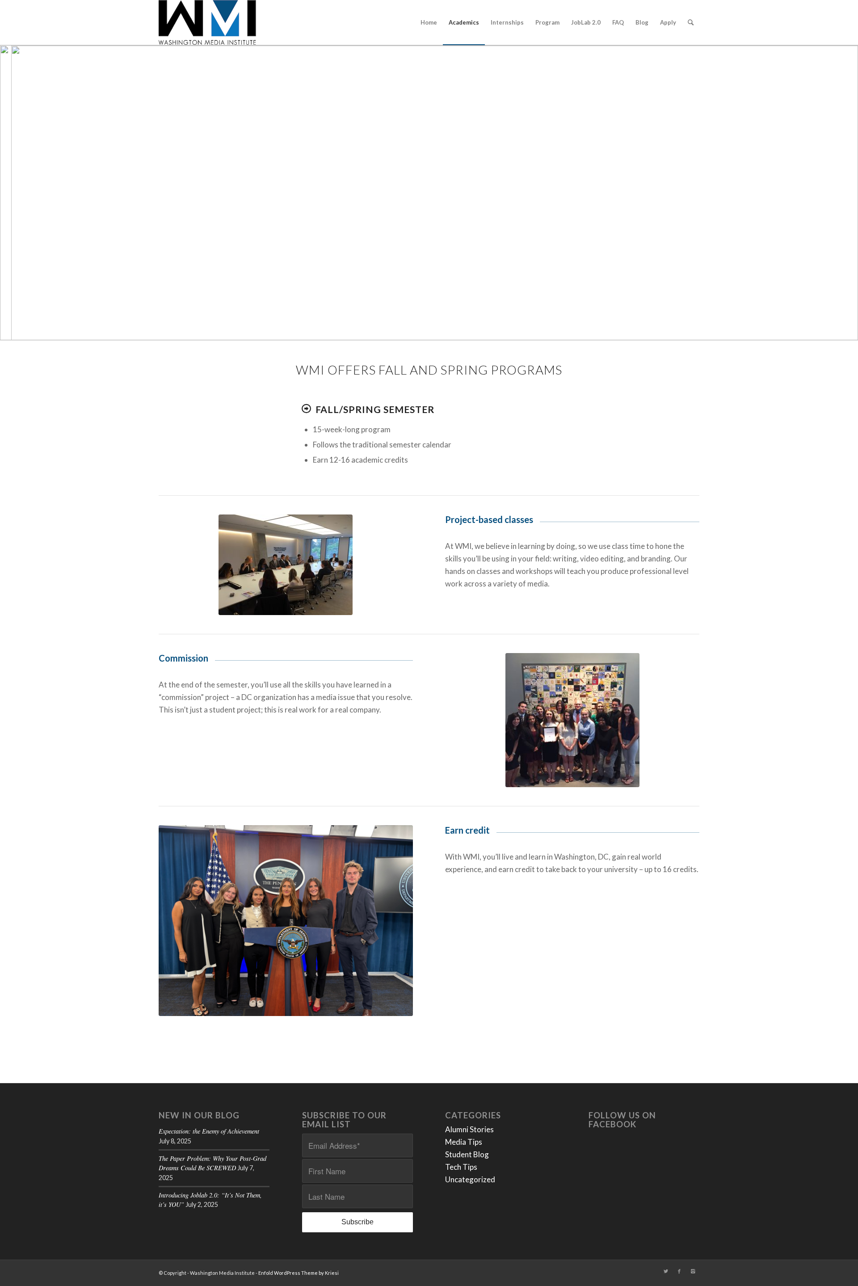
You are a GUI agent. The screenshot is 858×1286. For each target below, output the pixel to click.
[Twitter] (666, 1271)
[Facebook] (679, 1271)
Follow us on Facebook (622, 1120)
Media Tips (463, 1142)
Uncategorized (470, 1179)
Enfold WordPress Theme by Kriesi (298, 1273)
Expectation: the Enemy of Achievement (209, 1131)
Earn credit (467, 830)
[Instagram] (692, 1271)
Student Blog (467, 1154)
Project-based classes (489, 519)
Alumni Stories (469, 1129)
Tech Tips (461, 1167)
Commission (183, 658)
